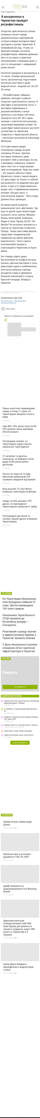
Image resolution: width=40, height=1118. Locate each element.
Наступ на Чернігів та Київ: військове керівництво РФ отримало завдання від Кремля (18, 476)
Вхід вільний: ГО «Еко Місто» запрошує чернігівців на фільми (19, 490)
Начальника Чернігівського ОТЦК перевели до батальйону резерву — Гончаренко (18, 620)
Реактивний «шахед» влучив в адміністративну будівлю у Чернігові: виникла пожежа (19, 635)
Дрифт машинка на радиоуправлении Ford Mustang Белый (20, 889)
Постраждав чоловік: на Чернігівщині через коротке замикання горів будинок (17, 444)
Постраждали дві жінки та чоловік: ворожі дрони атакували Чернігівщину (19, 519)
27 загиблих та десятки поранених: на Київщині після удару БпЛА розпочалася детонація (18, 460)
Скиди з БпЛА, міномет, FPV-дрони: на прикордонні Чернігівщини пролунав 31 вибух (19, 504)
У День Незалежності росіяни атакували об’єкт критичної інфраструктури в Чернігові (19, 648)
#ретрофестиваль (7, 301)
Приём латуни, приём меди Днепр (17, 823)
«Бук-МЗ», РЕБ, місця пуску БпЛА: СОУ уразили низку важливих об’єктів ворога (19, 429)
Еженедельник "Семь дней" (11, 298)
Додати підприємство (20, 743)
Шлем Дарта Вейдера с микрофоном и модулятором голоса (18, 967)
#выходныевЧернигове (8, 303)
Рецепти (9, 672)
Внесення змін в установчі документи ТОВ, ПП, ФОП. (17, 855)
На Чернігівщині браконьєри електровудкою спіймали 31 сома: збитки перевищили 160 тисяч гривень (19, 603)
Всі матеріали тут (20, 687)
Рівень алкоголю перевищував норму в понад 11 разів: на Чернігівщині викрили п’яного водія (18, 412)
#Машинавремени (20, 301)
